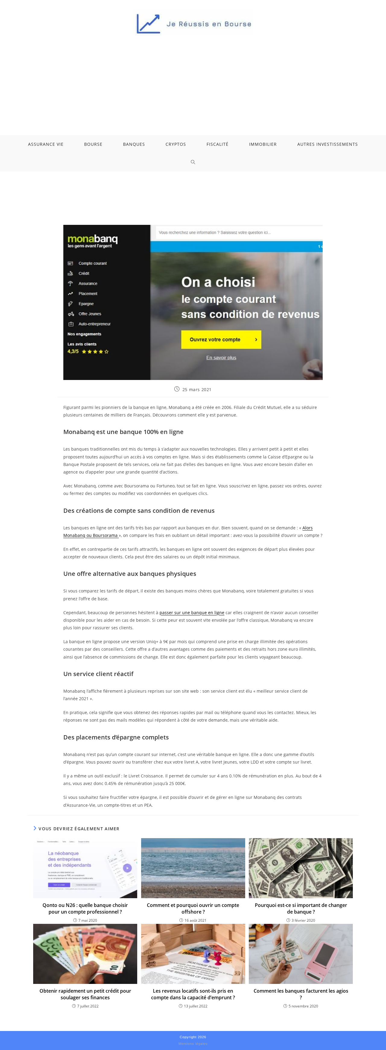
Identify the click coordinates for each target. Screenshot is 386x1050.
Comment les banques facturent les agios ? (301, 994)
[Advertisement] (193, 81)
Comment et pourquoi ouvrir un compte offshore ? (193, 908)
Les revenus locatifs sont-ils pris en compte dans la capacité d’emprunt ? (193, 994)
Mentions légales (193, 1043)
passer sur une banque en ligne (192, 612)
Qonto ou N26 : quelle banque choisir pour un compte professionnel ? (85, 908)
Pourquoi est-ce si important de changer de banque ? (301, 908)
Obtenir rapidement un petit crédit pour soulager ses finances (85, 994)
